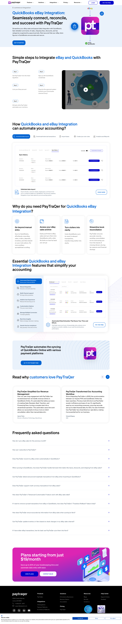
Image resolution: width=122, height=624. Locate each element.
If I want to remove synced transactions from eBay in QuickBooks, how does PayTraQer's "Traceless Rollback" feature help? (54, 503)
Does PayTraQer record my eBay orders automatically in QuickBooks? (36, 459)
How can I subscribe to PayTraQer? (24, 450)
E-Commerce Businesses (66, 597)
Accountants (63, 601)
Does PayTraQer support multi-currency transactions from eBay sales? (36, 486)
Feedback (103, 599)
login (93, 2)
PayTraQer (40, 597)
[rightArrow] (108, 377)
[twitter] (19, 610)
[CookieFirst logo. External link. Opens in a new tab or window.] (1, 616)
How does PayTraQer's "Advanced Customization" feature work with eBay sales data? (41, 495)
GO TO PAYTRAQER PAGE (31, 363)
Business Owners (64, 599)
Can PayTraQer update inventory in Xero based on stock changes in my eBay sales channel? (43, 521)
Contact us (87, 601)
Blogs (85, 597)
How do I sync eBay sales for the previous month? (29, 441)
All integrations (41, 604)
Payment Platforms (42, 607)
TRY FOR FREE (106, 2)
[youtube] (29, 610)
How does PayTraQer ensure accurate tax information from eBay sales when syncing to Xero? (43, 512)
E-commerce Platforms (43, 609)
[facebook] (14, 610)
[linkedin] (24, 610)
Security (86, 599)
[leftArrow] (102, 377)
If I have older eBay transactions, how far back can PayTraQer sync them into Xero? (40, 530)
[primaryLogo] (19, 594)
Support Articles (105, 597)
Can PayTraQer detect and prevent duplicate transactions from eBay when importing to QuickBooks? (46, 477)
